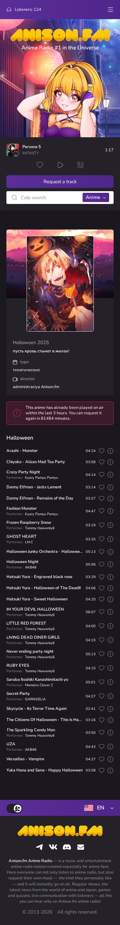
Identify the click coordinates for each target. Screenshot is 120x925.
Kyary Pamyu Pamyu (41, 477)
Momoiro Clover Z (39, 685)
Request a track (60, 181)
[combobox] (98, 807)
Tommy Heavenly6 (40, 528)
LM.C (29, 542)
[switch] (14, 808)
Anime (93, 197)
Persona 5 (31, 147)
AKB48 (30, 567)
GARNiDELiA (35, 699)
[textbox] (98, 807)
